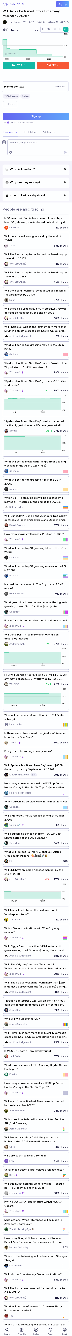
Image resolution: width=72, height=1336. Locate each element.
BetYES (17, 65)
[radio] (43, 29)
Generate (60, 86)
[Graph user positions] (36, 29)
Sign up (62, 4)
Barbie (25, 96)
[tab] (10, 132)
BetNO (51, 65)
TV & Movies (11, 96)
